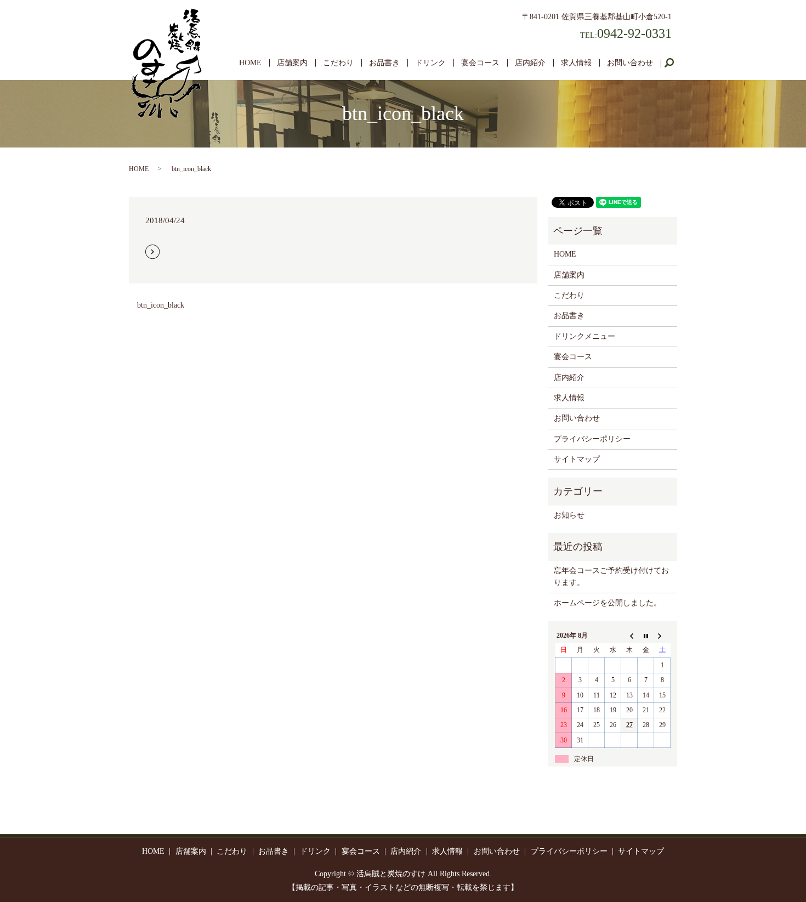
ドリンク (430, 63)
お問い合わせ (630, 63)
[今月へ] (646, 635)
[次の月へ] (662, 635)
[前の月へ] (629, 635)
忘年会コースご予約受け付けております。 (611, 576)
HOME (250, 63)
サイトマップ (577, 459)
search (673, 63)
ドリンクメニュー (584, 336)
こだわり (338, 63)
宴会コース (480, 63)
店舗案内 (292, 63)
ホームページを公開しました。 (607, 603)
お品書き (384, 63)
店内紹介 (530, 63)
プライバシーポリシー (592, 439)
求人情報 (576, 63)
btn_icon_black (160, 305)
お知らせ (569, 515)
